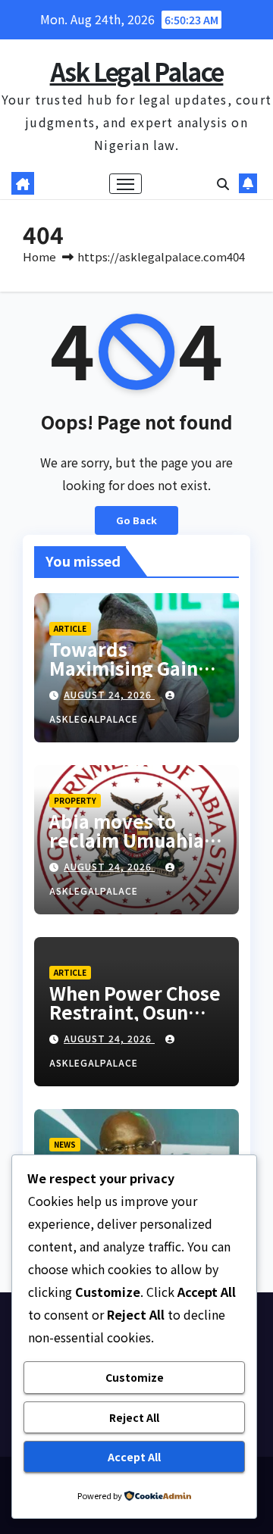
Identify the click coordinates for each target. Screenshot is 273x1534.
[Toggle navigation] (126, 184)
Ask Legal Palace (137, 71)
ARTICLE (70, 628)
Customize (134, 1377)
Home (39, 256)
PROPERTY (75, 800)
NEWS (65, 1144)
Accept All (134, 1456)
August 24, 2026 (109, 694)
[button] (223, 183)
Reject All (134, 1417)
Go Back (136, 520)
